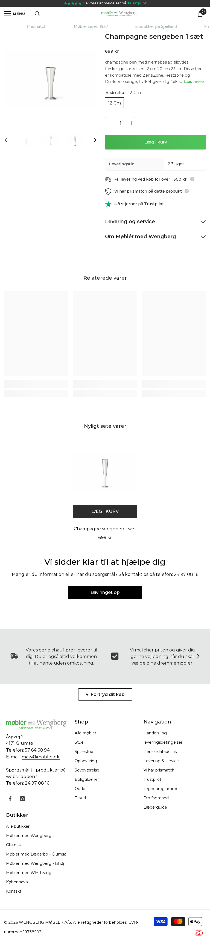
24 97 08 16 (37, 783)
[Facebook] (10, 799)
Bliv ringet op (105, 592)
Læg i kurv (155, 142)
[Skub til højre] (198, 656)
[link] (36, 384)
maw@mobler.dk (41, 756)
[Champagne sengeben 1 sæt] (105, 471)
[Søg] (37, 14)
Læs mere (194, 81)
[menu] (7, 13)
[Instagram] (22, 799)
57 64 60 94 (37, 750)
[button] (6, 140)
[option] (50, 78)
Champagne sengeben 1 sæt (105, 528)
